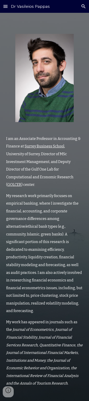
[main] (44, 261)
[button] (5, 6)
